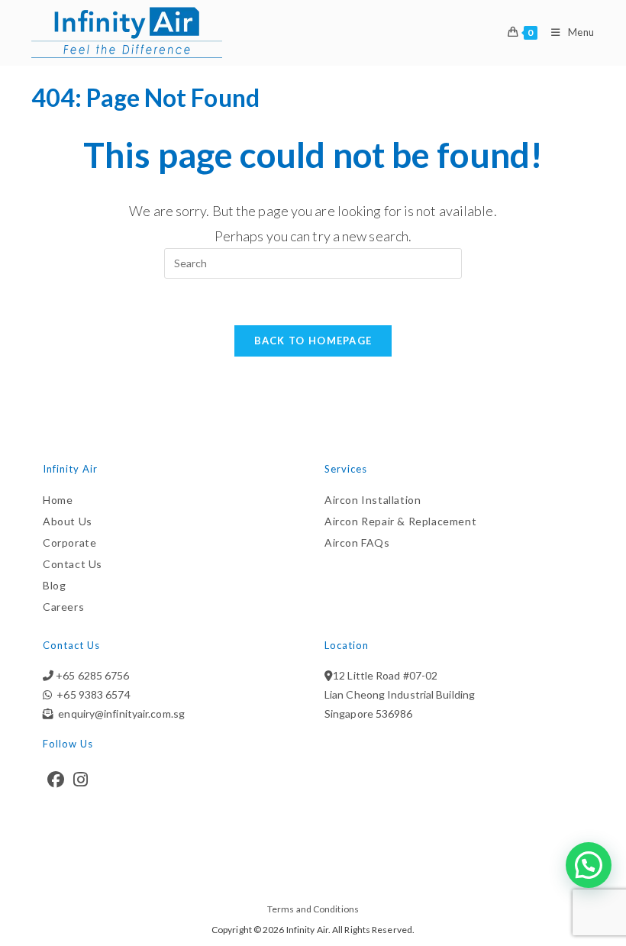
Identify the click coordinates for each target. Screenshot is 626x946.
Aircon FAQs (357, 542)
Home (58, 499)
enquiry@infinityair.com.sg (119, 713)
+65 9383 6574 (91, 694)
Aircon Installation (372, 499)
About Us (67, 521)
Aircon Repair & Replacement (400, 521)
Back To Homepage (313, 340)
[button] (588, 865)
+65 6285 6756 (91, 675)
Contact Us (72, 563)
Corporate (69, 542)
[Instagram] (80, 779)
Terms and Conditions (313, 909)
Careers (63, 606)
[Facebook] (55, 779)
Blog (54, 585)
